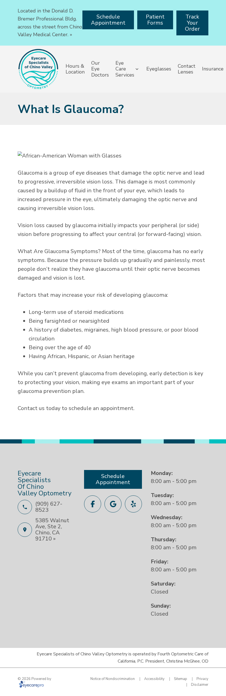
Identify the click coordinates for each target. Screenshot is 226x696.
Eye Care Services (124, 69)
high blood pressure (136, 329)
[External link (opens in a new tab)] (113, 504)
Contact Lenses (186, 69)
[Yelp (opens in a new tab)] (133, 504)
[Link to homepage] (38, 69)
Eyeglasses (158, 68)
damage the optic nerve (151, 173)
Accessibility (154, 678)
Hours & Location (75, 69)
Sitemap (180, 678)
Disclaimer (199, 684)
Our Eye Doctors (100, 69)
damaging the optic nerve (154, 199)
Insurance (213, 68)
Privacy (202, 678)
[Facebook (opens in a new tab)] (92, 504)
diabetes (71, 329)
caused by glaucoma (71, 225)
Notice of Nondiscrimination (112, 678)
